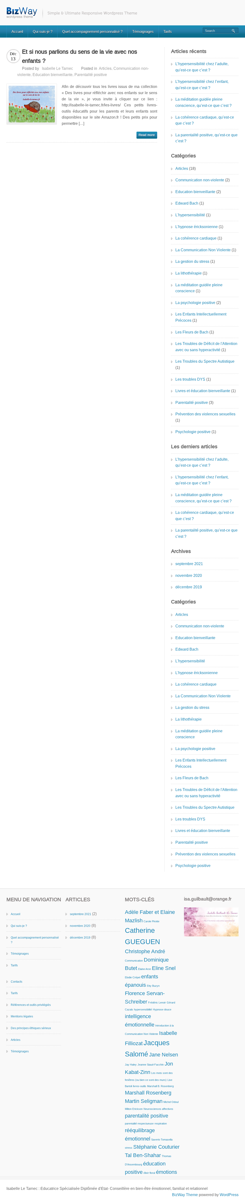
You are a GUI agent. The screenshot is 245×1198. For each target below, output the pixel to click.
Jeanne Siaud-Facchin (151, 1064)
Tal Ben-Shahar (143, 1155)
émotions (166, 1172)
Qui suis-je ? (42, 31)
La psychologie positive (195, 303)
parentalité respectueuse (139, 1123)
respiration (161, 1123)
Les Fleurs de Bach (191, 332)
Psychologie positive (193, 432)
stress (128, 1147)
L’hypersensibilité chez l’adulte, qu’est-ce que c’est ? (201, 67)
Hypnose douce (162, 1009)
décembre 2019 (188, 587)
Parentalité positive (90, 75)
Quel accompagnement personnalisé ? (92, 31)
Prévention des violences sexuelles (205, 414)
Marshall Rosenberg (148, 1093)
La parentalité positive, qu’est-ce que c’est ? (206, 138)
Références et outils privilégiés (31, 1005)
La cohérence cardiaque (196, 238)
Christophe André (145, 951)
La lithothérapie (188, 273)
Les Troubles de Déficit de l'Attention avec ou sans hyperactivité (206, 347)
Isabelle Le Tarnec (57, 68)
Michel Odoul (170, 1102)
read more (146, 135)
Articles (105, 68)
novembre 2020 (188, 575)
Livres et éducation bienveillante (202, 391)
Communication (134, 960)
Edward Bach (186, 203)
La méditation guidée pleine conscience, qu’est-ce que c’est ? (203, 102)
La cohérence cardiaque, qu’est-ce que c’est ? (204, 120)
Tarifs (167, 31)
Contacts (16, 981)
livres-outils (139, 1086)
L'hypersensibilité (190, 215)
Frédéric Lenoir (157, 1002)
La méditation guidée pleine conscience (199, 288)
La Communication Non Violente (203, 250)
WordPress (229, 1195)
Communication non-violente (199, 180)
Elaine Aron (144, 969)
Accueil (17, 31)
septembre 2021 (189, 564)
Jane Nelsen (163, 1055)
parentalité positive (146, 1116)
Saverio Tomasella (162, 1139)
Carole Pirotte (151, 921)
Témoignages (143, 31)
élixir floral (149, 1172)
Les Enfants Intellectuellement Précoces (200, 317)
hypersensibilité (143, 1009)
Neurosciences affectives (158, 1108)
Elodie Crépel (132, 977)
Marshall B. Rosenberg (160, 1086)
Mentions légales (22, 1016)
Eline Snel (164, 968)
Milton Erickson (134, 1108)
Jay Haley (131, 1064)
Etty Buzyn (153, 985)
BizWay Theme (185, 1195)
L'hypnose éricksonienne (196, 227)
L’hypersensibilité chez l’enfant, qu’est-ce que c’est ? (201, 85)
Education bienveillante (52, 75)
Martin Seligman (143, 1101)
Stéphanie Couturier (156, 1147)
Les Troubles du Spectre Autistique (204, 361)
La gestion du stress (192, 261)
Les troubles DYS (190, 379)
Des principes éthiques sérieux (31, 1028)
